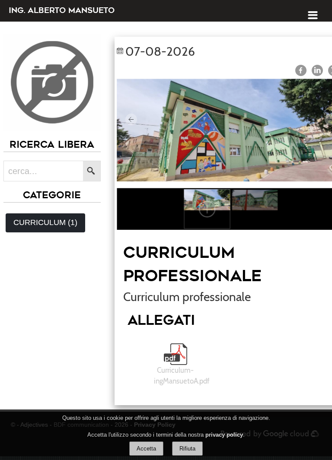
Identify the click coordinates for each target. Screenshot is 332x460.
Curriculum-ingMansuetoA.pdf (182, 375)
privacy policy (224, 434)
